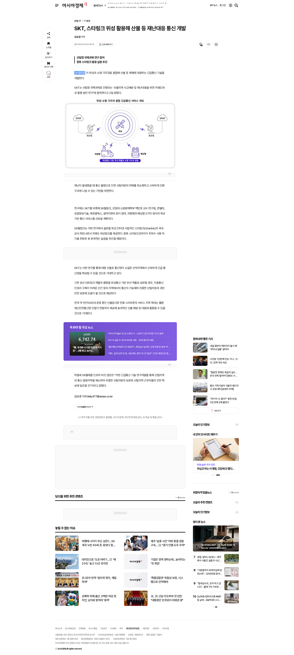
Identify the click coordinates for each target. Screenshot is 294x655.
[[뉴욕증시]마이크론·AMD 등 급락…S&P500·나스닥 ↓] (231, 602)
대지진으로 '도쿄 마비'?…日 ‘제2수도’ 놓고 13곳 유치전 (99, 561)
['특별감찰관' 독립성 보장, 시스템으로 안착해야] (136, 587)
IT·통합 (87, 21)
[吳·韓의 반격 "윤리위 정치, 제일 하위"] (67, 587)
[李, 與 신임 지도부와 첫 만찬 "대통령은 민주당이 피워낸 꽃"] (136, 605)
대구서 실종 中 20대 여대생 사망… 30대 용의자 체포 (131, 340)
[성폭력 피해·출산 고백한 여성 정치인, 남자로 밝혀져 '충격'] (67, 605)
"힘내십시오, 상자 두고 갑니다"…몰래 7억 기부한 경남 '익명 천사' (209, 587)
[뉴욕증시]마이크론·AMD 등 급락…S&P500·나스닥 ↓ (209, 600)
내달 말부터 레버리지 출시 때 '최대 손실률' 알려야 (223, 347)
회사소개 (58, 628)
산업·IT (77, 21)
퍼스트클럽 (93, 628)
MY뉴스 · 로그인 (218, 5)
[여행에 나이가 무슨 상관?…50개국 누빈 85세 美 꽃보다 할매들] (67, 550)
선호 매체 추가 (107, 44)
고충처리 (155, 628)
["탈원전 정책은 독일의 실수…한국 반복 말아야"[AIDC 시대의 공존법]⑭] (200, 378)
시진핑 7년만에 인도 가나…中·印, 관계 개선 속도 (224, 361)
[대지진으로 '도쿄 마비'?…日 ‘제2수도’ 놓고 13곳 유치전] (67, 568)
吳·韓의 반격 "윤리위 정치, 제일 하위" (99, 580)
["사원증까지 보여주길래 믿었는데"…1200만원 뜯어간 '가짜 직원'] (231, 576)
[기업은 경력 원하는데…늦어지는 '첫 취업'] (136, 568)
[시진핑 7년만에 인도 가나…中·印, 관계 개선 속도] (200, 365)
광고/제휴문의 (70, 628)
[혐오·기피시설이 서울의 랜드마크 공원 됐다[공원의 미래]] (200, 391)
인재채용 (82, 628)
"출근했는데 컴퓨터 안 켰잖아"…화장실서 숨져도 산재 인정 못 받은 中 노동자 (139, 347)
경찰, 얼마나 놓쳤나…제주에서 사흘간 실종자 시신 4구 (209, 560)
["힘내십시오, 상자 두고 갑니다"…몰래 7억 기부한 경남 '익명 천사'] (231, 589)
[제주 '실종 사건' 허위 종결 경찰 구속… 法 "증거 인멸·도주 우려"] (136, 550)
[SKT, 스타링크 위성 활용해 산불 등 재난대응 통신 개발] (120, 134)
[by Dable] (180, 497)
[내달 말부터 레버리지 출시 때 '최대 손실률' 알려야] (200, 352)
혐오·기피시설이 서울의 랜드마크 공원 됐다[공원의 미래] (224, 387)
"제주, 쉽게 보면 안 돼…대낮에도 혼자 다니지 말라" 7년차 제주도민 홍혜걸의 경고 (139, 353)
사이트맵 (165, 628)
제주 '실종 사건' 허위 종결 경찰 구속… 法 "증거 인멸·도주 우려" (168, 543)
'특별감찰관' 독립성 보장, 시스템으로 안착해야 (167, 580)
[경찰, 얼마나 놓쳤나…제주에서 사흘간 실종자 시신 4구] (231, 563)
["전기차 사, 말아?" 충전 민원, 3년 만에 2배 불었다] (200, 405)
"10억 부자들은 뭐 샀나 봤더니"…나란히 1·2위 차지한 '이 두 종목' (136, 333)
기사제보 (113, 628)
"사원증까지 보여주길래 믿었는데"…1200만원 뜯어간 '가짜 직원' (209, 574)
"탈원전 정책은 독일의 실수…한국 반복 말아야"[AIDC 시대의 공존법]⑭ (223, 374)
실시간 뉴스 (98, 5)
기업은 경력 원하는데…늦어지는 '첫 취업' (168, 561)
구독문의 (103, 628)
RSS (121, 628)
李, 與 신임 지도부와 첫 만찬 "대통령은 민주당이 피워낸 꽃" (167, 598)
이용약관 (145, 628)
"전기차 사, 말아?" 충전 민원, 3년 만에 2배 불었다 (223, 400)
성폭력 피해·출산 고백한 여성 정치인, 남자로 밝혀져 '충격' (99, 598)
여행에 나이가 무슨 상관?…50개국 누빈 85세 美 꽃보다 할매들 (98, 543)
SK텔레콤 (80, 73)
